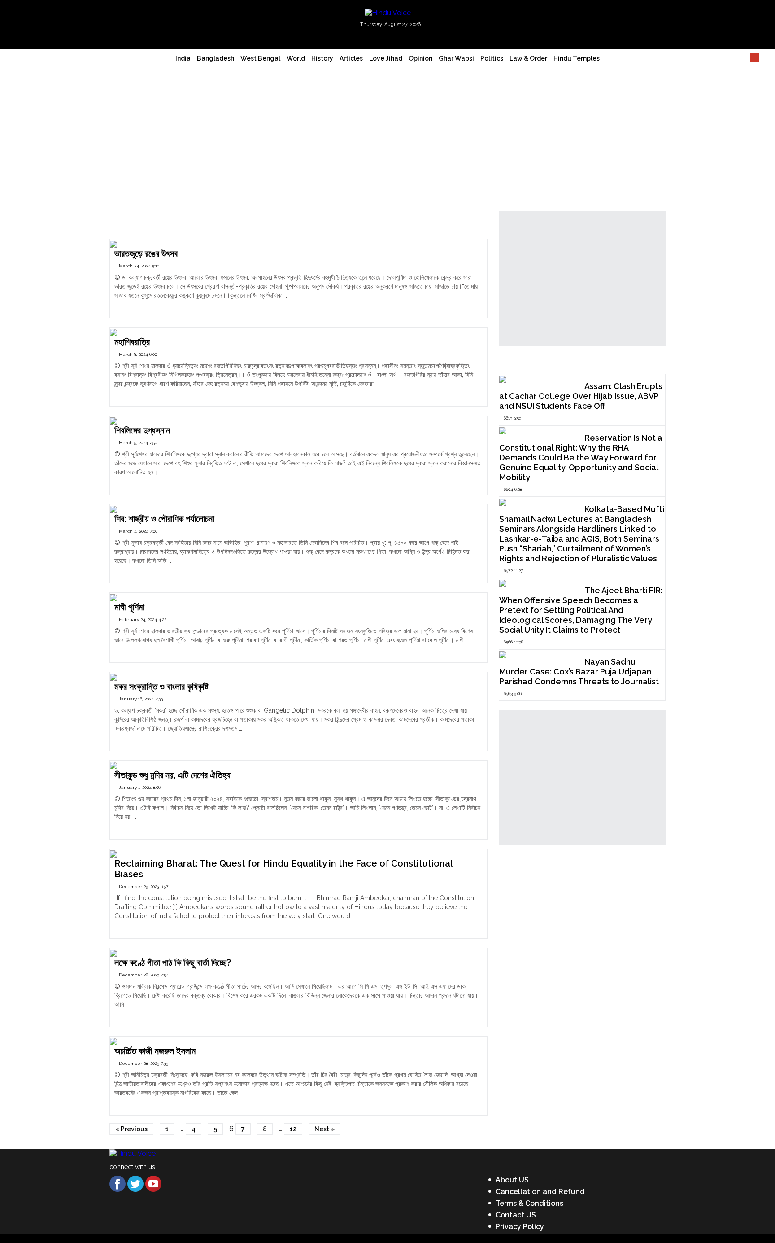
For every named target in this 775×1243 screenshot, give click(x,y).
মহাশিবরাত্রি (132, 342)
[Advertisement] (387, 134)
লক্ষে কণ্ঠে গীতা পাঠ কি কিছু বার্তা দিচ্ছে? (172, 962)
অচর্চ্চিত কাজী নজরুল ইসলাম (155, 1051)
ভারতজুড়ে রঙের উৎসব (146, 253)
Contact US (516, 1215)
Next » (324, 1129)
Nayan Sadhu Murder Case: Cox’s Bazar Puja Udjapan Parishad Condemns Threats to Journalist (579, 671)
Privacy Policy (520, 1226)
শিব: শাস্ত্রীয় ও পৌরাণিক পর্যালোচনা (164, 518)
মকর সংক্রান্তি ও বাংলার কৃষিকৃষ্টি (161, 686)
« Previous (131, 1129)
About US (512, 1180)
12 (293, 1129)
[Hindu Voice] (388, 12)
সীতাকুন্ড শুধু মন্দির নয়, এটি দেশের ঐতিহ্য (172, 775)
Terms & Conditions (529, 1203)
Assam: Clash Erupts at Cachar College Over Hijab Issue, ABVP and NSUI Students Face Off (580, 396)
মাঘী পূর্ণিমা (129, 607)
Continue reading (139, 304)
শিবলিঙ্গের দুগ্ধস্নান (142, 430)
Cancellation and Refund (540, 1191)
